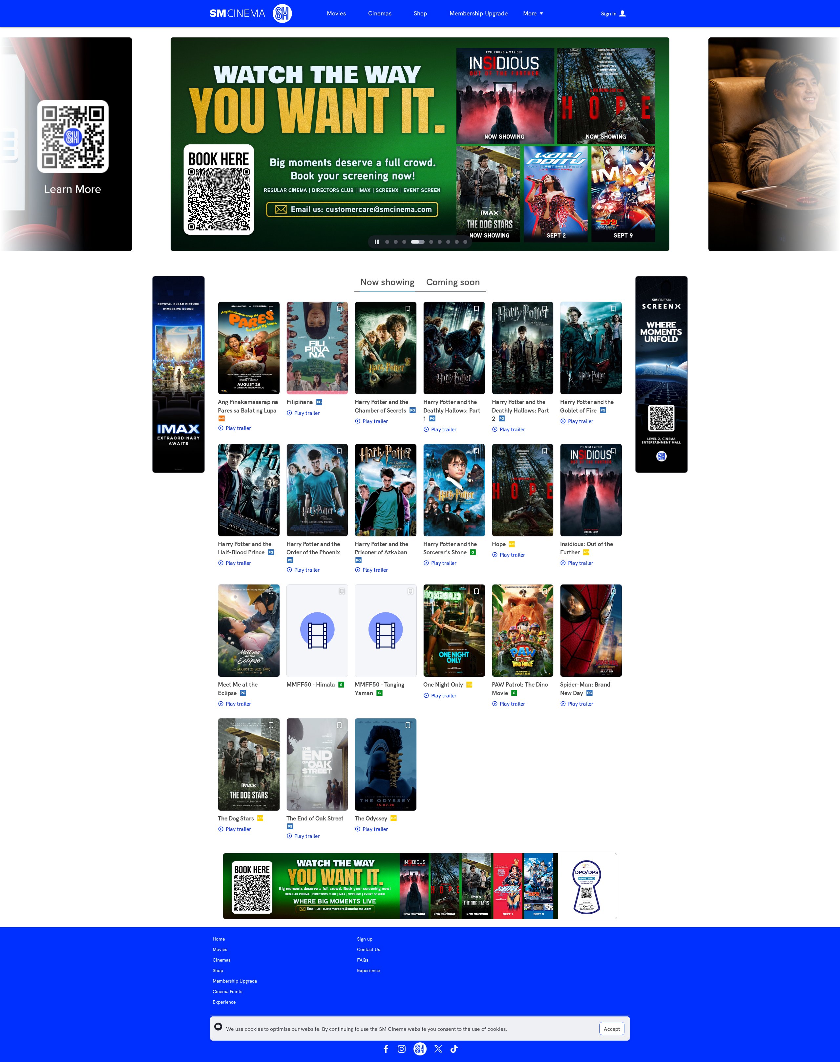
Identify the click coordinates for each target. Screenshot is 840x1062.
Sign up (364, 939)
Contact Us (368, 949)
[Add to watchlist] (271, 309)
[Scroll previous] (150, 144)
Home (219, 939)
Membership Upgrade (479, 13)
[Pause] (377, 242)
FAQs (362, 960)
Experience (224, 1002)
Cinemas (379, 13)
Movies (336, 13)
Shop (420, 13)
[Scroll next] (690, 144)
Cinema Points (227, 991)
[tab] (387, 242)
